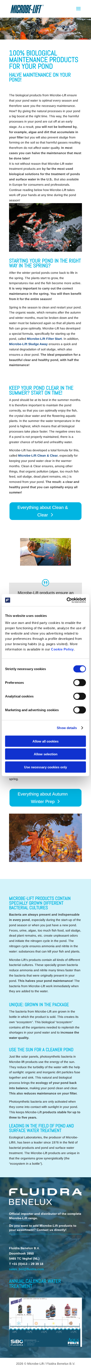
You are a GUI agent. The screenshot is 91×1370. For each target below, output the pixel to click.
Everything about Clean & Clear (42, 511)
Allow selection (45, 754)
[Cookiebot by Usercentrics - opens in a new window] (66, 600)
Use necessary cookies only (45, 767)
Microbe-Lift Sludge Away (28, 344)
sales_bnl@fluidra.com (26, 1269)
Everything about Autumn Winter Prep (43, 798)
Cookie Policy (62, 649)
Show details (67, 728)
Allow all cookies (45, 741)
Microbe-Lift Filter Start (44, 338)
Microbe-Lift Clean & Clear (38, 455)
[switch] (79, 682)
